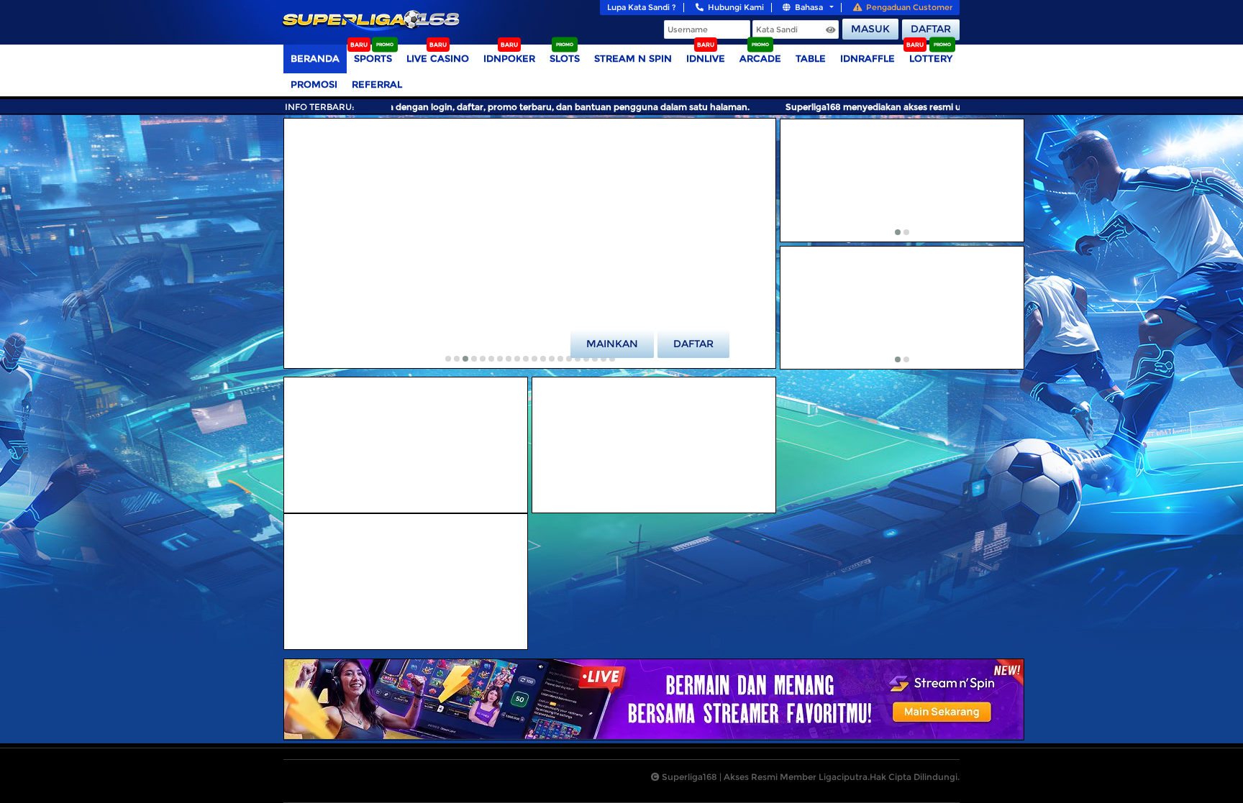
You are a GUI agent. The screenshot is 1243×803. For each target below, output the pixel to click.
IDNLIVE (705, 58)
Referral (377, 84)
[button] (448, 358)
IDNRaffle (867, 58)
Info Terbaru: (320, 106)
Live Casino (437, 58)
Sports (373, 58)
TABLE (811, 58)
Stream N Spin (633, 58)
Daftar (931, 28)
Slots (565, 58)
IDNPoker (509, 58)
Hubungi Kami (736, 7)
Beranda (315, 58)
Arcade (760, 58)
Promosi (314, 84)
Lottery (930, 58)
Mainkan (612, 343)
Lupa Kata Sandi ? (641, 7)
